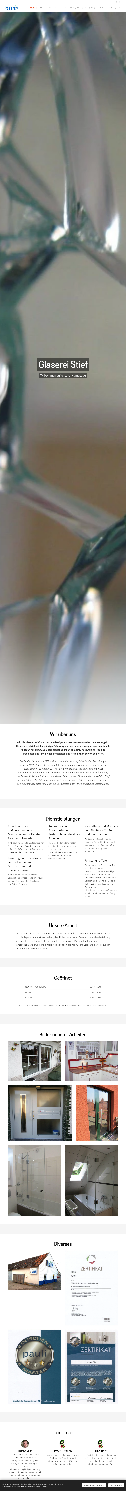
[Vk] (119, 2)
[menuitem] (34, 7)
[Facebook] (116, 2)
